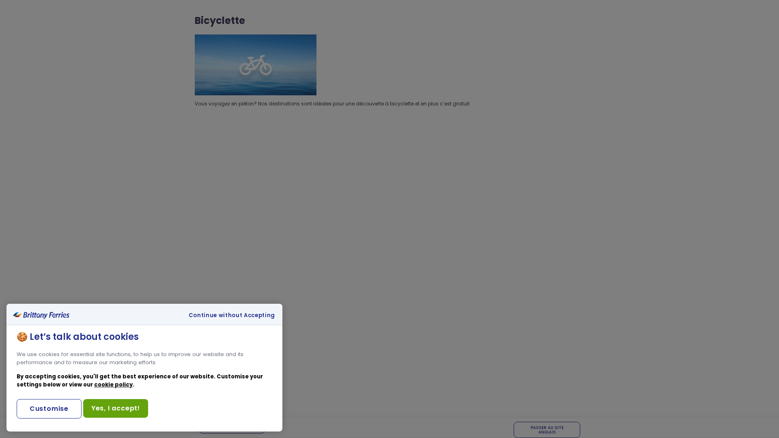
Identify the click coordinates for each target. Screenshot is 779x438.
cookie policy (113, 385)
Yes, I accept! (115, 408)
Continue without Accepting (232, 315)
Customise (49, 408)
